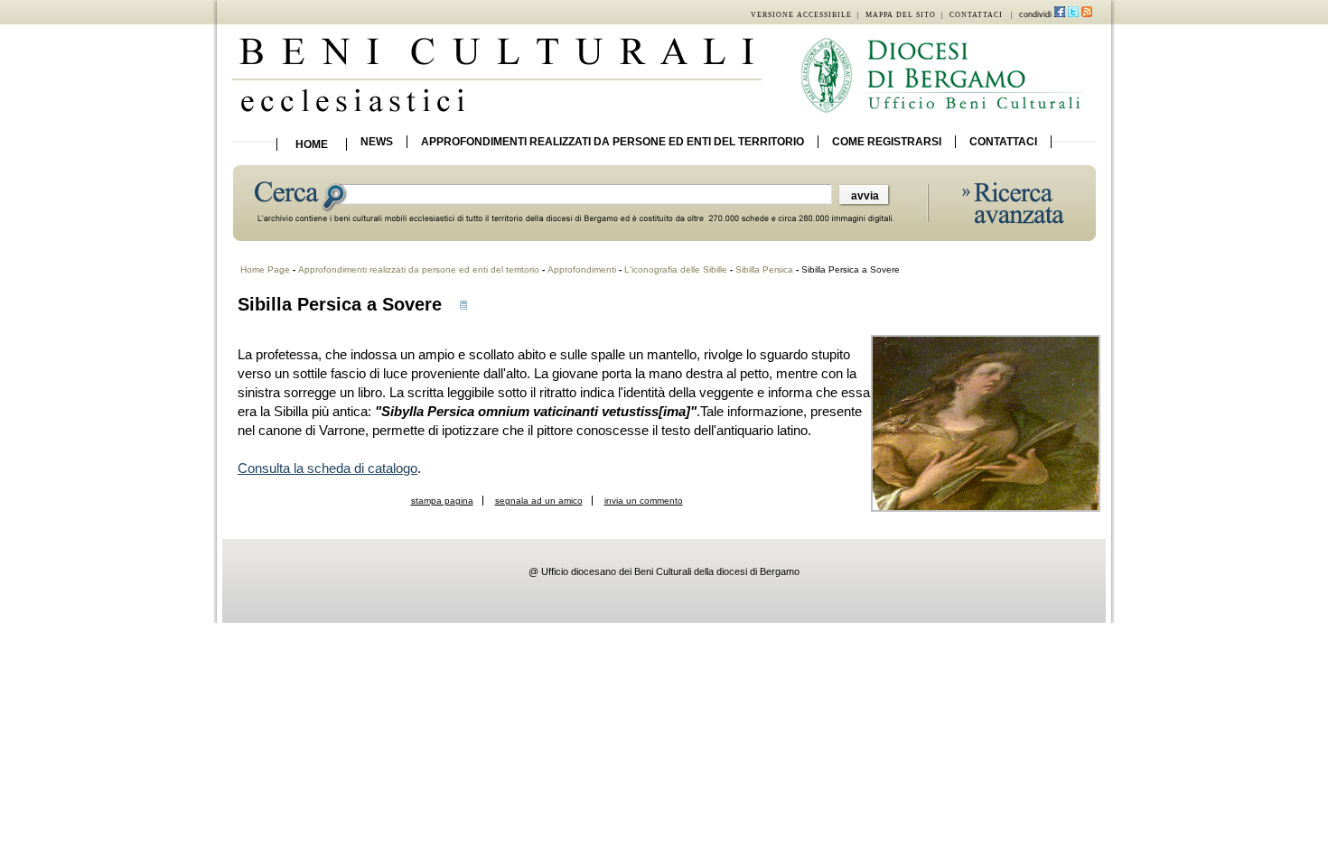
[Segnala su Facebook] (1059, 15)
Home (311, 144)
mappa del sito (900, 15)
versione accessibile (801, 15)
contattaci (976, 15)
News (376, 141)
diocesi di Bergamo (758, 571)
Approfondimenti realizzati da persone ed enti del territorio (612, 141)
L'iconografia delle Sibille (675, 269)
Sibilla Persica (764, 269)
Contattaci (1003, 141)
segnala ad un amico (539, 501)
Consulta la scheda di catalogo (327, 468)
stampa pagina (442, 501)
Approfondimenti (581, 269)
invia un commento (643, 501)
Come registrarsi (886, 141)
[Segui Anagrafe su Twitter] (1073, 15)
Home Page (265, 269)
